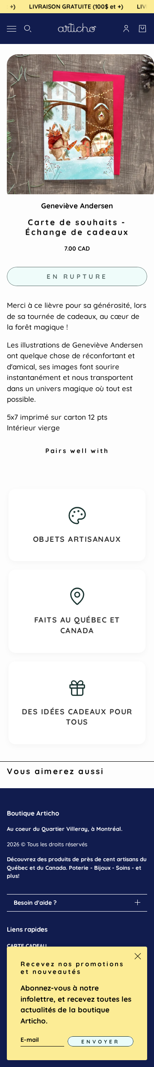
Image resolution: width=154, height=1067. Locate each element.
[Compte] (126, 28)
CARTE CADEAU (27, 945)
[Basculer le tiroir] (11, 28)
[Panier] (142, 28)
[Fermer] (137, 956)
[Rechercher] (28, 28)
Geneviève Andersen (77, 205)
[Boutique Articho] (77, 28)
